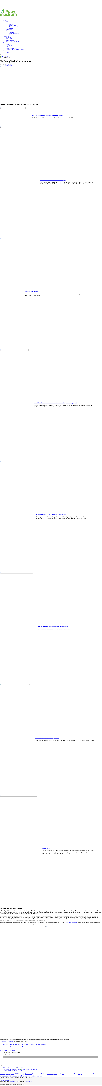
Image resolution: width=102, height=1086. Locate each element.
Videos (7, 46)
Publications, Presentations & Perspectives (32, 1044)
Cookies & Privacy (8, 1080)
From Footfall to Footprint (31, 291)
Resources (5, 42)
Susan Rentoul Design (14, 1081)
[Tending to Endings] (17, 1070)
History (10, 34)
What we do (6, 36)
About (4, 20)
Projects (85, 1074)
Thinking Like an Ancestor (9, 1068)
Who (7, 21)
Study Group (30, 1076)
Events (7, 52)
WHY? (1, 1050)
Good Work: (55, 403)
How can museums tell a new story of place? (14, 1048)
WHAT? (9, 1050)
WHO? (5, 1050)
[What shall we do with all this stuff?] (29, 1069)
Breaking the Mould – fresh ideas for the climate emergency (51, 514)
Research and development (12, 41)
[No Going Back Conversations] (27, 101)
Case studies (9, 45)
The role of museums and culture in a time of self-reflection (53, 626)
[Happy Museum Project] (8, 15)
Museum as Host (46, 848)
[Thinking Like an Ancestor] (23, 1068)
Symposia (36, 1076)
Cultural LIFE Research (11, 48)
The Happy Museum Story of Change (15, 49)
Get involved (9, 29)
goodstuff (44, 1044)
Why (7, 30)
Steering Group (12, 25)
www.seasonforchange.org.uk (7, 1041)
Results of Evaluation (14, 33)
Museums (11, 22)
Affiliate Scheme (10, 38)
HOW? (13, 1050)
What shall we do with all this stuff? (11, 1069)
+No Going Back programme (7, 1044)
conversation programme (52, 1074)
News (4, 51)
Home (4, 18)
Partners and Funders (14, 26)
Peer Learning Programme (71, 922)
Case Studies (28, 1074)
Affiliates (17, 1074)
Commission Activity (39, 1074)
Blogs (22, 1074)
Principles (11, 32)
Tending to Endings (7, 1070)
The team (11, 24)
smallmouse (29, 1081)
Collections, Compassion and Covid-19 (13, 1046)
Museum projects (10, 40)
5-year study (9, 37)
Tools (7, 44)
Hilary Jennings (8, 65)
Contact (11, 28)
